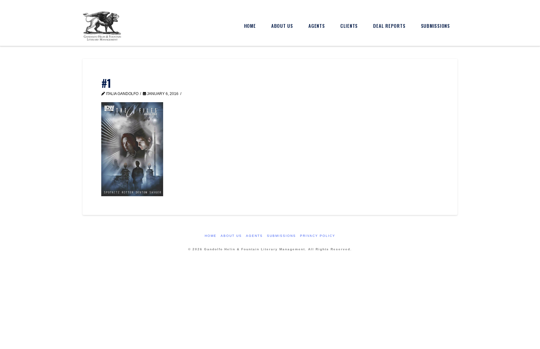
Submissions (281, 235)
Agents (254, 235)
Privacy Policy (317, 235)
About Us (231, 235)
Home (211, 235)
